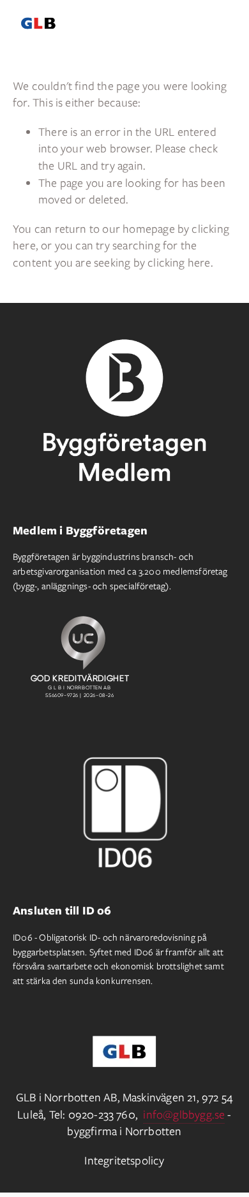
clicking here (178, 262)
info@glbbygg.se (184, 1114)
